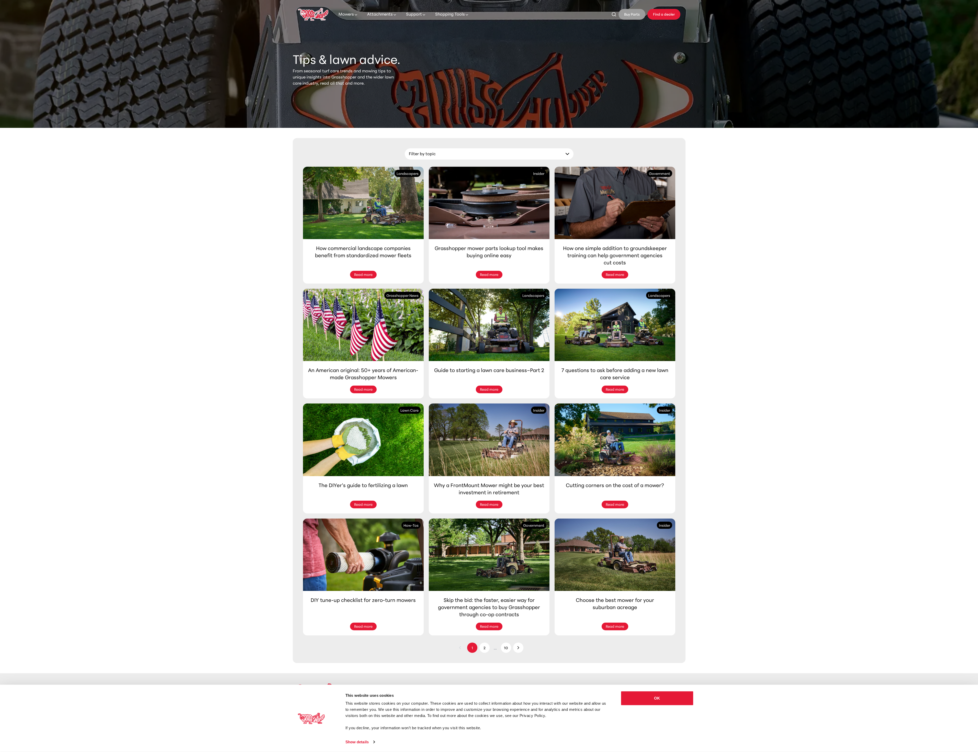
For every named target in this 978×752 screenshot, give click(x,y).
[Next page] (518, 648)
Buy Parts (632, 14)
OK (657, 698)
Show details (357, 742)
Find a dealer (664, 14)
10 (506, 647)
